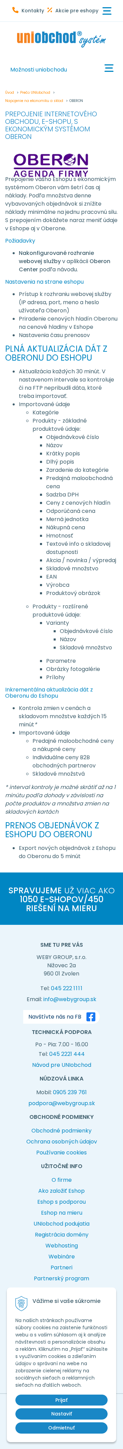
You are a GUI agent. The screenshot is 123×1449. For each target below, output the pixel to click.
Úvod (9, 92)
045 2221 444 (67, 1054)
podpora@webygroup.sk (61, 1103)
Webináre (62, 1256)
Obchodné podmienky (61, 1131)
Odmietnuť (61, 1427)
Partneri (61, 1267)
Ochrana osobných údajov (61, 1142)
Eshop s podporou (61, 1202)
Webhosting (61, 1246)
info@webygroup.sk (69, 999)
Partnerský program (61, 1278)
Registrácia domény (61, 1235)
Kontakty (33, 10)
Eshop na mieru (61, 1213)
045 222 (67, 988)
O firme (62, 1180)
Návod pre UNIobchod (61, 1065)
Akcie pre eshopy (76, 10)
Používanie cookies (61, 1152)
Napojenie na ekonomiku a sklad (34, 100)
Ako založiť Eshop (61, 1191)
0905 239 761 (70, 1092)
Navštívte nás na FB (54, 1017)
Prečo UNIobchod (35, 92)
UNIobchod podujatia (61, 1224)
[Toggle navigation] (107, 11)
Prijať (61, 1400)
